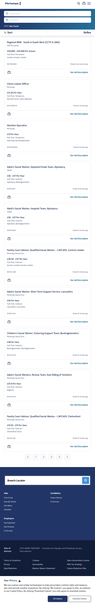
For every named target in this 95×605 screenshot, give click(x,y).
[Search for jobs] (79, 3)
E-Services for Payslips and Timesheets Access (62, 548)
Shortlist (7, 510)
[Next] (67, 456)
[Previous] (27, 456)
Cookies (36, 561)
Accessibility (38, 565)
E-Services (54, 502)
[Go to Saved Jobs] (84, 3)
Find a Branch (25, 551)
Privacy (7, 565)
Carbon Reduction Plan (76, 568)
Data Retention (10, 568)
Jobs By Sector (10, 502)
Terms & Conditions (12, 561)
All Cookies (57, 599)
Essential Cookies (80, 599)
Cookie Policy (16, 591)
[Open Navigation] (89, 3)
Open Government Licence (78, 561)
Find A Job (8, 498)
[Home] (13, 3)
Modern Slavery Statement (44, 568)
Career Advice (56, 498)
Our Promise (9, 527)
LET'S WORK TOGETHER (29, 548)
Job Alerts (8, 506)
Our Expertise (9, 523)
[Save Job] (9, 72)
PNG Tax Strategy (74, 565)
